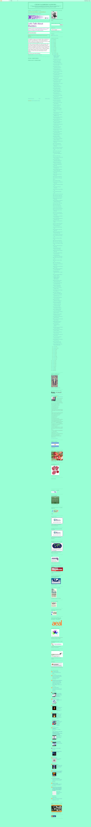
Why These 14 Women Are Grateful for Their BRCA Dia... (57, 293)
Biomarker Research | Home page (57, 196)
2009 (53, 370)
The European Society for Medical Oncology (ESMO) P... (58, 328)
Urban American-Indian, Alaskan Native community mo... (57, 117)
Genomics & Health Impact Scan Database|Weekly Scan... (57, 345)
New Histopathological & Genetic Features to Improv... (58, 330)
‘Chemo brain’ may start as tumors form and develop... (58, 84)
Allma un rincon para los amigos (57, 798)
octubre (54, 346)
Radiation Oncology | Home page (58, 208)
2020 (53, 47)
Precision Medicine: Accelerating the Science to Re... (58, 340)
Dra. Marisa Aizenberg (55, 720)
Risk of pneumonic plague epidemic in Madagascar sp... (57, 91)
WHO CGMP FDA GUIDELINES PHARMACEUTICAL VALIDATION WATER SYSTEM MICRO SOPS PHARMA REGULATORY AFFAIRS (57, 733)
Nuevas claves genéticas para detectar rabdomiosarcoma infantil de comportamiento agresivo (57, 677)
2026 (53, 39)
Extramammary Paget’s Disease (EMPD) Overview (57, 115)
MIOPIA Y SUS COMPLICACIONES (59, 743)
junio (54, 352)
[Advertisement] (36, 90)
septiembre (55, 348)
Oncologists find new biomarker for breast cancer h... (57, 129)
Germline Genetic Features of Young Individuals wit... (57, 322)
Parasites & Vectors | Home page (57, 202)
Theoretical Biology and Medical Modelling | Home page (58, 201)
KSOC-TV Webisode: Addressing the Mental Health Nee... (57, 269)
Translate (58, 30)
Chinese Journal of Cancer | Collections (57, 187)
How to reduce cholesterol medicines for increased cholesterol (59, 792)
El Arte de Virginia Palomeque (57, 751)
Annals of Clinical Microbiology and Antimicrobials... (57, 253)
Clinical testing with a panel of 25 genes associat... (58, 335)
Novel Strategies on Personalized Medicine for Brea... (57, 317)
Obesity (54, 179)
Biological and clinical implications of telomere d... (57, 300)
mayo (54, 353)
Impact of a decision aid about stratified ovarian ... (57, 288)
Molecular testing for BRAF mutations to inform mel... (57, 303)
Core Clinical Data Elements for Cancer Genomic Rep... (57, 283)
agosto (54, 349)
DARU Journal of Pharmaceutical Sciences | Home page (57, 232)
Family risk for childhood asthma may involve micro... (57, 65)
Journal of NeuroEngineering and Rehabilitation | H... (57, 219)
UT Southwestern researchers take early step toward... (58, 125)
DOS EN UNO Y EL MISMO (56, 729)
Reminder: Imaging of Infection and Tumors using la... (57, 134)
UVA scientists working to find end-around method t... (57, 132)
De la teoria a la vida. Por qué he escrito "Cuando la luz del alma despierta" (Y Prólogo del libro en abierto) (59, 716)
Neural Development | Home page (58, 147)
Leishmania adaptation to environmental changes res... (57, 69)
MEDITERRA (54, 797)
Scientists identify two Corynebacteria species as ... (57, 93)
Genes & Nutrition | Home (56, 180)
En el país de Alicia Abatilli (56, 748)
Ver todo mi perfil (54, 438)
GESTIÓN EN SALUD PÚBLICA (57, 680)
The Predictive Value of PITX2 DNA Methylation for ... (57, 315)
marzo (54, 356)
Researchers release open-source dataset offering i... (57, 103)
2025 (53, 40)
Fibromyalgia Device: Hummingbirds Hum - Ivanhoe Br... (57, 272)
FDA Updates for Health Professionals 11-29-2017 (57, 137)
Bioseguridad (54, 692)
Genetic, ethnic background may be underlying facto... (57, 74)
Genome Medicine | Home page (57, 177)
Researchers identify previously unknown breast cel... (57, 120)
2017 (53, 51)
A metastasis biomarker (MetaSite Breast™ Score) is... (58, 312)
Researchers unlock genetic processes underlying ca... (57, 101)
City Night (57, 752)
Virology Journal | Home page (57, 207)
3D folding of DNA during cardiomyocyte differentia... (57, 62)
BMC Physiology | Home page (57, 240)
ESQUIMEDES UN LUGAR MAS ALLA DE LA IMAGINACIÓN (57, 771)
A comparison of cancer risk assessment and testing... (57, 305)
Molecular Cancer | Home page (57, 212)
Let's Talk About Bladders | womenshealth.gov (34, 13)
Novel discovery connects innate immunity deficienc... (57, 72)
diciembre (54, 53)
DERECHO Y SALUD (55, 699)
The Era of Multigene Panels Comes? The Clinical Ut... (57, 310)
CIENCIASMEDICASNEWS (45, 4)
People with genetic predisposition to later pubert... (58, 79)
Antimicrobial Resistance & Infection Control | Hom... (57, 249)
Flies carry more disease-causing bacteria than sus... (57, 96)
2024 (53, 42)
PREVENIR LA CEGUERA (56, 741)
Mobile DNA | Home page (56, 204)
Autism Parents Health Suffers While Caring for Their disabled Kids (59, 766)
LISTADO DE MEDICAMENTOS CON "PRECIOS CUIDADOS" (57, 784)
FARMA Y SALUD (55, 783)
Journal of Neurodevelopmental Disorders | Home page (57, 170)
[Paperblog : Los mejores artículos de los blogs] (54, 492)
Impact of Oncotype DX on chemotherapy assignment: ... (57, 307)
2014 (53, 363)
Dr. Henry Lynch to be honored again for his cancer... (57, 295)
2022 (53, 45)
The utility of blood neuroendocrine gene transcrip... (56, 324)
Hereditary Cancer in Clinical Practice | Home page (57, 225)
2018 (53, 50)
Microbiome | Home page (56, 155)
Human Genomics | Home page (57, 176)
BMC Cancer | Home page (56, 262)
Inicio (39, 98)
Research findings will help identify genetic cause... (57, 81)
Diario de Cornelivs (55, 712)
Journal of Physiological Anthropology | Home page (57, 160)
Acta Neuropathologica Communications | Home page (57, 256)
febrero (54, 357)
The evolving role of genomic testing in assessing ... (57, 337)
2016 (53, 360)
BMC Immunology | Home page (57, 195)
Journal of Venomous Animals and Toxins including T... (58, 158)
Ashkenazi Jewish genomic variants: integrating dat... (57, 286)
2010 (53, 369)
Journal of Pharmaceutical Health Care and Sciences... (57, 217)
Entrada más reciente (31, 98)
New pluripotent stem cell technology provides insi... (57, 67)
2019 (53, 49)
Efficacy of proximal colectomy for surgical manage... (58, 319)
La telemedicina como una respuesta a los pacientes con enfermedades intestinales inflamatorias (59, 723)
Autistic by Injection (55, 764)
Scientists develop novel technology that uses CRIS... (57, 108)
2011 (53, 367)
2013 (53, 364)
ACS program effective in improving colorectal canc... (57, 86)
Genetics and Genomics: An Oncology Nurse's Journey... (57, 342)
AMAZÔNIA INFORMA (56, 778)
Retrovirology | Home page (57, 143)
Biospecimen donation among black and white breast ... (57, 281)
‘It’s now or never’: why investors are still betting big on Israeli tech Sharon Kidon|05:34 (57, 689)
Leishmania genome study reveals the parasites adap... (58, 77)
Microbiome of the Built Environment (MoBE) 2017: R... (57, 153)
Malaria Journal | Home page (57, 205)
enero (54, 359)
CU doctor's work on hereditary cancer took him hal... (57, 298)
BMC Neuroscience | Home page (57, 241)
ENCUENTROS (54, 757)
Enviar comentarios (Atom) (36, 100)
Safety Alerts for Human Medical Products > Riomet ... (57, 275)
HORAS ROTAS (54, 705)
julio (54, 350)
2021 (53, 46)
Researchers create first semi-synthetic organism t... (57, 105)
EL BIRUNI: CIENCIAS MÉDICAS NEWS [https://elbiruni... (56, 56)
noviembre (54, 54)
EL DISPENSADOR (55, 671)
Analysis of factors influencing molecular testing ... (57, 332)
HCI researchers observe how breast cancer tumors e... (57, 127)
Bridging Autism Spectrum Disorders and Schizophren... (57, 163)
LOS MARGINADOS (55, 687)
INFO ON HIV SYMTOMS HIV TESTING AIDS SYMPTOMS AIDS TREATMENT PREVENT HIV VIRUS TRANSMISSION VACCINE (57, 789)
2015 (53, 362)
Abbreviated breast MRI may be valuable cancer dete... (57, 122)
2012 (53, 366)
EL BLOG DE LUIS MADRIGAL (55, 728)
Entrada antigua (47, 98)
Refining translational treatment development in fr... (57, 167)
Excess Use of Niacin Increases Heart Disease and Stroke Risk (59, 737)
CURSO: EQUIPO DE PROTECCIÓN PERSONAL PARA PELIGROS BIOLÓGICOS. (59, 695)
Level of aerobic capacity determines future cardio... (57, 89)
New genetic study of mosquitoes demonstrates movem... (57, 98)
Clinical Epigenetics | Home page (58, 234)
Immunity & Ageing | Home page (57, 223)
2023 (53, 43)
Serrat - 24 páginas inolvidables (58, 759)
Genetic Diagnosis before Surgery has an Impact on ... (57, 290)
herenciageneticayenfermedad (56, 675)
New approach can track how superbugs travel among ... (57, 60)
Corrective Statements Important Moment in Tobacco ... (57, 139)
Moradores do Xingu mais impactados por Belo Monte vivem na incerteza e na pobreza (57, 780)
